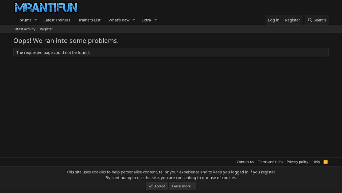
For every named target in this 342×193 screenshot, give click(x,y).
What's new (119, 20)
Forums (24, 20)
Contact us (245, 161)
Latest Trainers (57, 20)
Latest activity (24, 29)
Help (316, 161)
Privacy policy (297, 161)
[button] (36, 20)
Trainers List (89, 20)
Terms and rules (270, 161)
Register (46, 29)
